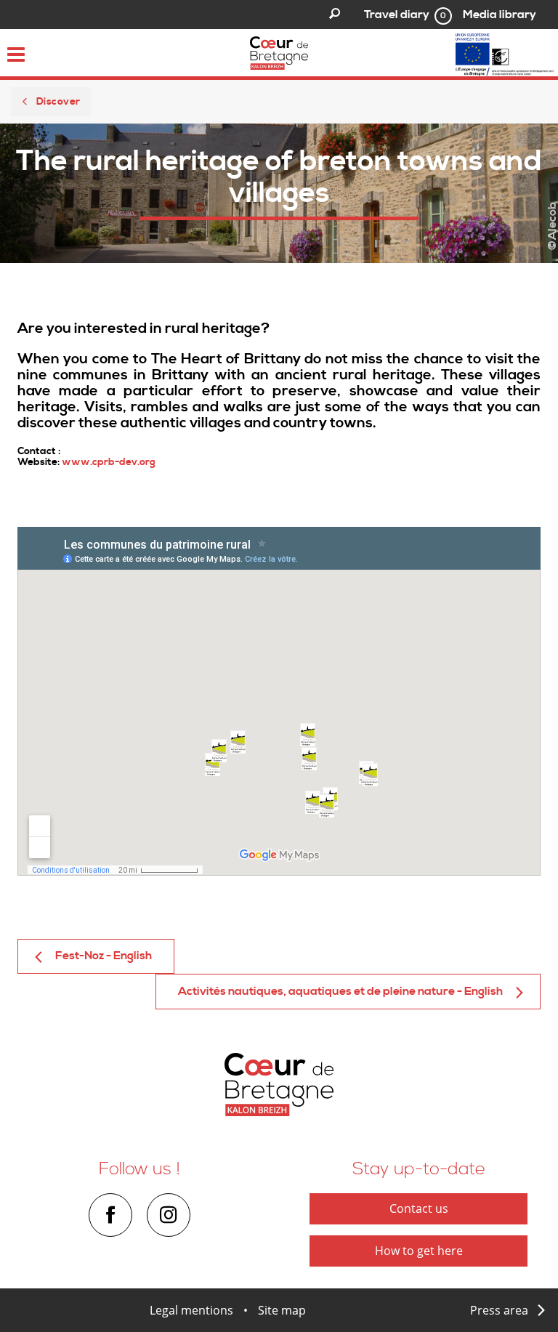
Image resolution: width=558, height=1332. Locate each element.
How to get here (419, 1251)
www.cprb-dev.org (108, 462)
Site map (282, 1310)
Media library (499, 14)
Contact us (418, 1208)
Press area (499, 1310)
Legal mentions (191, 1310)
